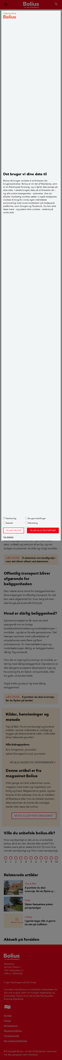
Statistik (9, 523)
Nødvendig (10, 518)
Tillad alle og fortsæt (43, 530)
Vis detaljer (8, 537)
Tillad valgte (13, 530)
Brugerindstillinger (37, 518)
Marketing (33, 523)
